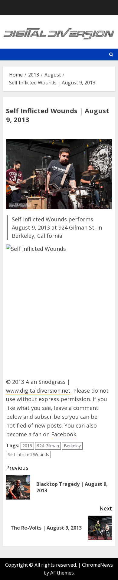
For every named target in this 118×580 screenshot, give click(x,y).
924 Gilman (48, 446)
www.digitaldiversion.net (38, 390)
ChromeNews (97, 564)
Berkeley (72, 446)
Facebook (63, 434)
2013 (27, 446)
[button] (111, 54)
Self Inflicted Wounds (28, 454)
